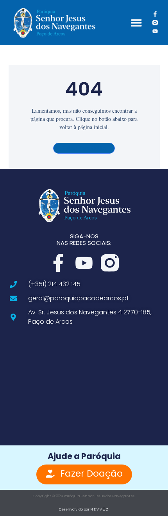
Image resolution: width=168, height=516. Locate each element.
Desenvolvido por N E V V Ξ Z (83, 509)
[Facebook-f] (155, 13)
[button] (136, 23)
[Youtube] (155, 31)
